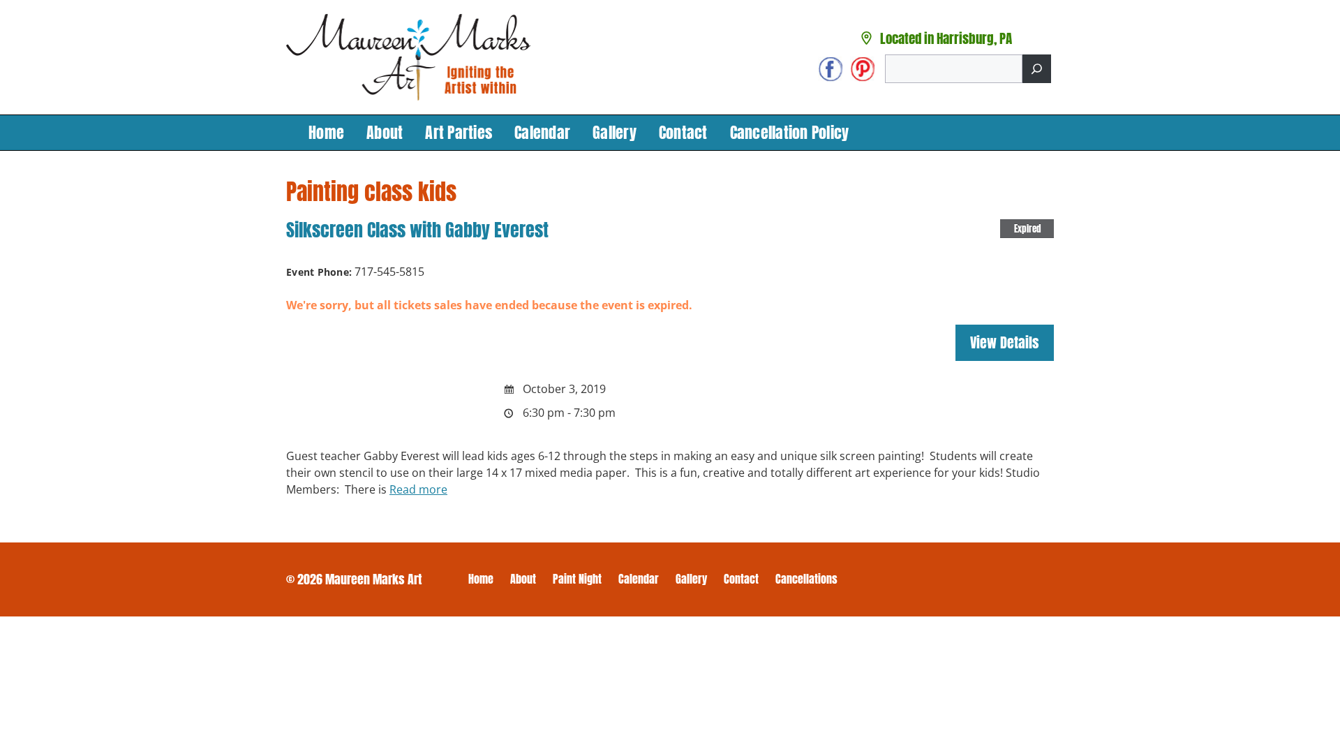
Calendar (542, 132)
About (384, 132)
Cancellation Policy (789, 132)
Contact (683, 132)
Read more (418, 489)
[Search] (1036, 68)
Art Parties (458, 132)
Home (326, 132)
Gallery (614, 132)
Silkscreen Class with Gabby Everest (417, 230)
